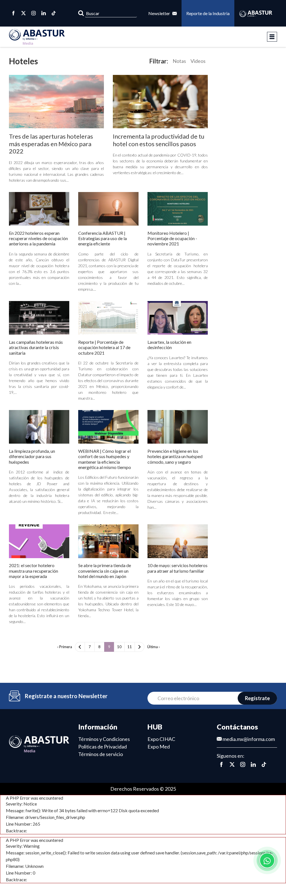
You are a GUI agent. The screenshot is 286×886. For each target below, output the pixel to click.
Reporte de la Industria (208, 13)
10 (119, 647)
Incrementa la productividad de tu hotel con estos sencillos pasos (158, 139)
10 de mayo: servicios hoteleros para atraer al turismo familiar (177, 568)
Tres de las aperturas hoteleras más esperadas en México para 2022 (51, 143)
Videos (198, 61)
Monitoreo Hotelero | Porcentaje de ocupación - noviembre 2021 (172, 238)
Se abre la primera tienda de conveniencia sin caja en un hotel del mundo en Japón (104, 571)
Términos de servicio (100, 754)
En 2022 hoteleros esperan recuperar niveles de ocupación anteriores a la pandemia (38, 238)
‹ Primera (64, 647)
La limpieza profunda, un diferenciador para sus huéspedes (32, 456)
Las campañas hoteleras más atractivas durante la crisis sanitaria (36, 347)
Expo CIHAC (161, 739)
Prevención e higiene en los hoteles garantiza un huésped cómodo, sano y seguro (174, 456)
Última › (153, 647)
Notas (179, 61)
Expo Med (158, 746)
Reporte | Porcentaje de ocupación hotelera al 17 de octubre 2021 (104, 347)
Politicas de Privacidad (102, 746)
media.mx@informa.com (248, 739)
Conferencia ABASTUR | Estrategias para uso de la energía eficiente (102, 238)
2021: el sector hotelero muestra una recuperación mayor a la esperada (33, 571)
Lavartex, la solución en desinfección (169, 344)
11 (129, 647)
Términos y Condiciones (104, 739)
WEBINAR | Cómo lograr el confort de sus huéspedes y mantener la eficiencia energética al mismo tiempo (104, 459)
